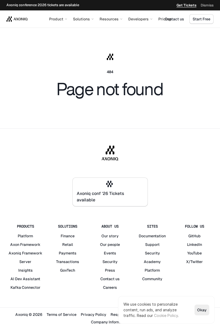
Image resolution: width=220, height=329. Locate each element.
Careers (110, 287)
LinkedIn (194, 244)
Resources (109, 19)
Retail (67, 244)
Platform (25, 236)
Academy (152, 261)
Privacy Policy (93, 314)
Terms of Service (61, 314)
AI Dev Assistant (25, 278)
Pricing (164, 19)
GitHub (194, 236)
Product (56, 19)
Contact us (174, 19)
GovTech (67, 270)
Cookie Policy (166, 315)
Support (152, 244)
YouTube (194, 253)
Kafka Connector (25, 287)
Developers (138, 19)
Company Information (110, 322)
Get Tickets (186, 5)
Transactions (67, 261)
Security (110, 261)
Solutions (81, 19)
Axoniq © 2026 (28, 314)
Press (110, 270)
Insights (25, 270)
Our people (110, 244)
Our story (110, 236)
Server (25, 261)
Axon (14, 244)
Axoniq (15, 253)
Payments (67, 253)
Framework (30, 244)
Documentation (152, 236)
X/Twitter (194, 261)
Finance (68, 236)
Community (152, 278)
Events (110, 253)
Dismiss (207, 5)
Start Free (201, 19)
